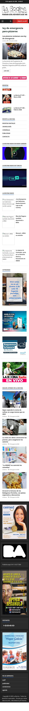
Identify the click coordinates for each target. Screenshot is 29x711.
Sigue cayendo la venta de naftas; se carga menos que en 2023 (13, 412)
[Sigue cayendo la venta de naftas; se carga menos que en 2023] (14, 399)
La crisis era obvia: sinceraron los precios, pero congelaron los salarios (14, 440)
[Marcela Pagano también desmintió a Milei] (8, 221)
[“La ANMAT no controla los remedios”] (14, 455)
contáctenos (6, 687)
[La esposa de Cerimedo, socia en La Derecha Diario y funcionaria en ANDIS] (8, 256)
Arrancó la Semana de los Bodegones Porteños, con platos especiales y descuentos (14, 493)
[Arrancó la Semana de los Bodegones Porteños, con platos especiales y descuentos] (14, 480)
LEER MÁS (7, 71)
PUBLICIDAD (6, 133)
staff (3, 680)
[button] (2, 21)
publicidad (5, 683)
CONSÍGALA (6, 130)
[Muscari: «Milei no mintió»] (8, 239)
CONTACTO (6, 137)
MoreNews (14, 700)
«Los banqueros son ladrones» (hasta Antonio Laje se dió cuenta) (21, 203)
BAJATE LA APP (22, 21)
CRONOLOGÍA (6, 127)
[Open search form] (10, 21)
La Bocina (4, 41)
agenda (4, 690)
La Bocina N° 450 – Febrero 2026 (19, 104)
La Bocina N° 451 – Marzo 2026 (19, 91)
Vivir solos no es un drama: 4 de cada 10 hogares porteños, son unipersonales (15, 289)
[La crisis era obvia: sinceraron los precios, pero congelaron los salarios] (14, 427)
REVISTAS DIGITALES (8, 123)
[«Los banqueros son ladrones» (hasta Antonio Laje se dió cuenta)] (8, 204)
